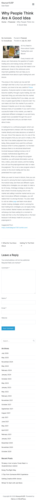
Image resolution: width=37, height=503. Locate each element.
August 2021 (6, 413)
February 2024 (7, 370)
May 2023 (5, 383)
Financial (24, 38)
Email (4, 308)
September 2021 (7, 409)
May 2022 (5, 392)
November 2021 (7, 400)
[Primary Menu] (33, 4)
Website (4, 318)
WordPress (22, 499)
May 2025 (5, 357)
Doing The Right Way (9, 470)
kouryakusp (8, 41)
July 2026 (5, 353)
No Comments (7, 38)
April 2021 (5, 430)
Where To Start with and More (12, 483)
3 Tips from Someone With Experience (15, 474)
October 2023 (6, 379)
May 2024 (5, 366)
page (15, 201)
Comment (5, 268)
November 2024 (7, 362)
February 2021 (6, 434)
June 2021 (5, 421)
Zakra (13, 499)
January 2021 (6, 439)
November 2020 (7, 447)
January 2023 (6, 387)
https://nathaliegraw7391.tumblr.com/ (15, 227)
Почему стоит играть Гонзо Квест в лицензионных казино (14, 464)
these (31, 87)
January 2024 (6, 374)
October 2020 (6, 451)
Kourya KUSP (8, 3)
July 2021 (5, 417)
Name (4, 298)
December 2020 (7, 443)
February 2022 (7, 396)
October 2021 (6, 404)
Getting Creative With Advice (11, 479)
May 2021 (5, 426)
